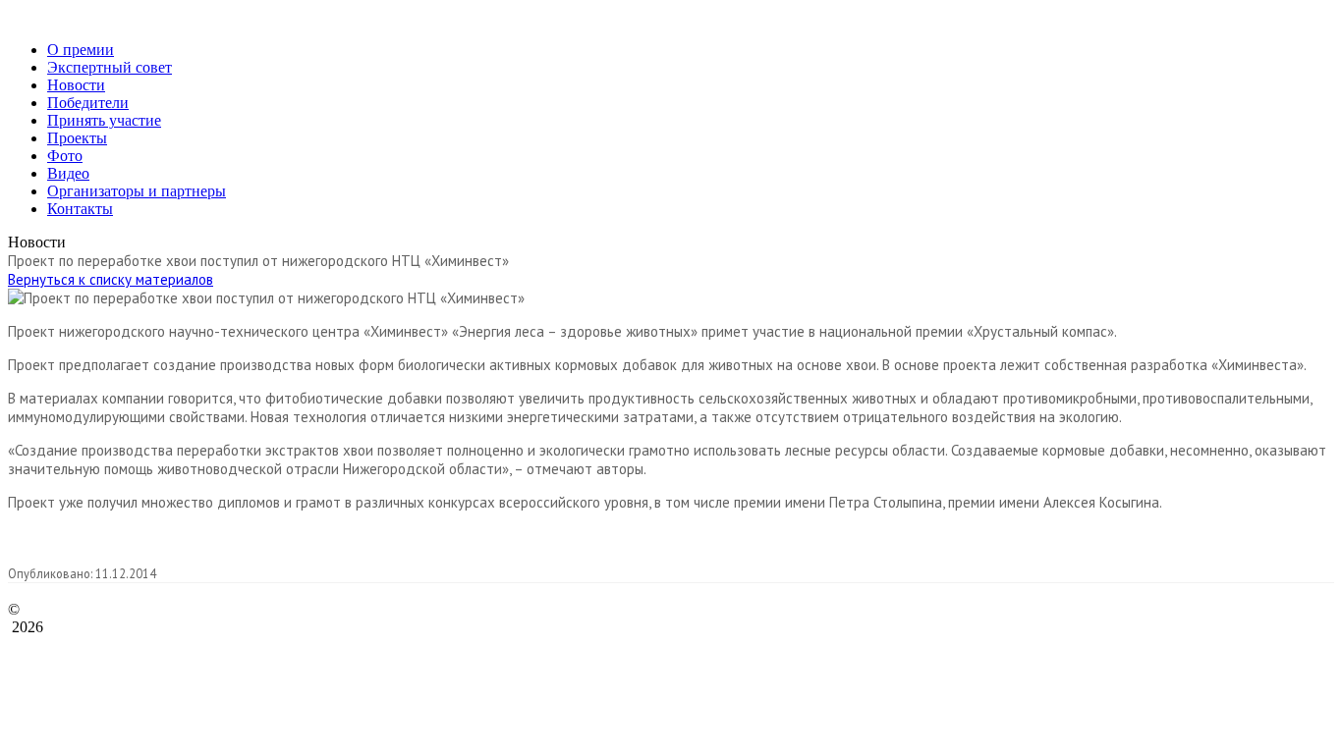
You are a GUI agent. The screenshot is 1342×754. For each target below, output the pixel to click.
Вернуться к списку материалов (110, 279)
